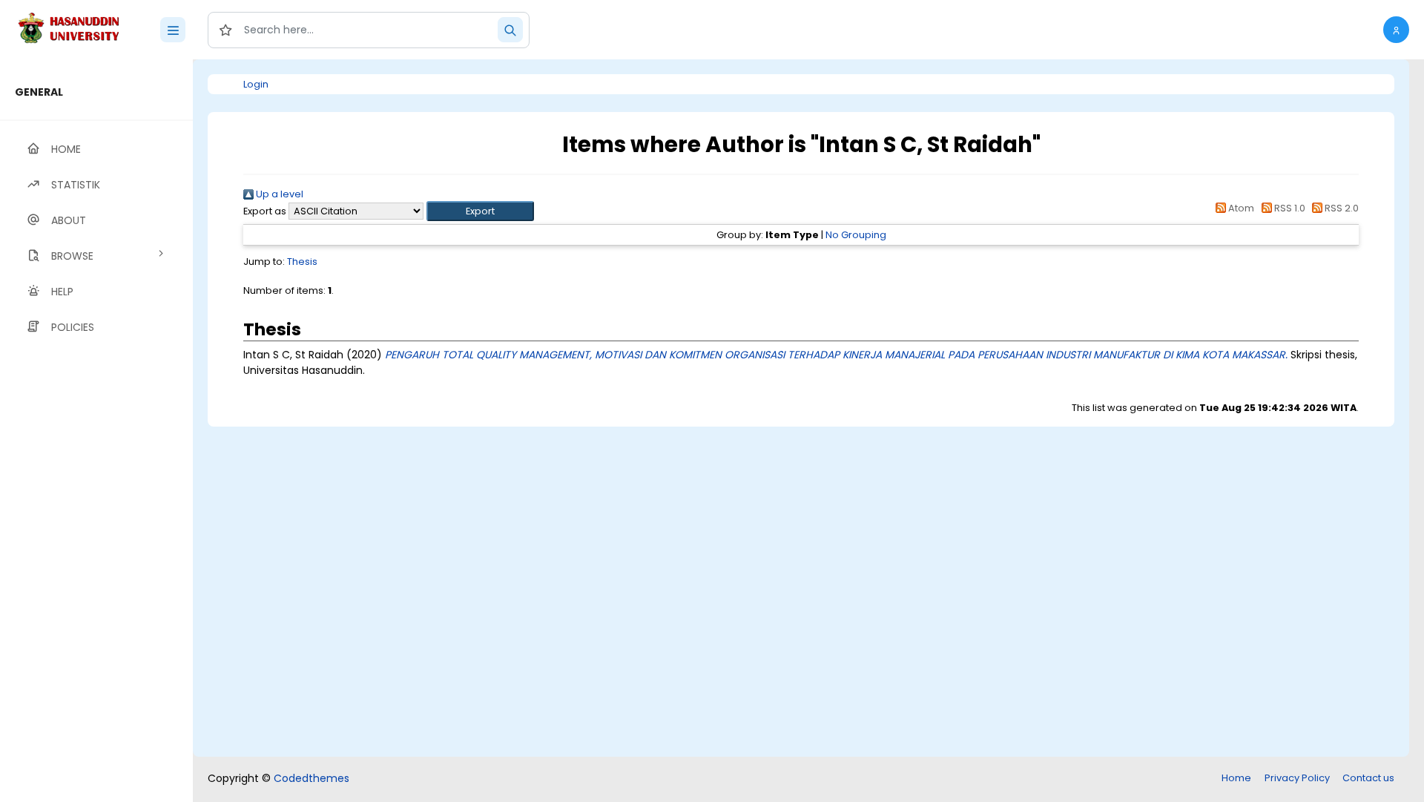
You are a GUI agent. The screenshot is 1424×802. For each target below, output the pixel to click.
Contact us (1368, 778)
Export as (264, 211)
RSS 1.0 (1288, 208)
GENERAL (39, 92)
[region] (96, 430)
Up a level (278, 194)
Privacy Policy (1297, 778)
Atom (1240, 208)
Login (255, 84)
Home (1236, 778)
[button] (1396, 29)
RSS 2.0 (1340, 208)
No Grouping (855, 235)
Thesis (302, 261)
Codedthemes (311, 778)
